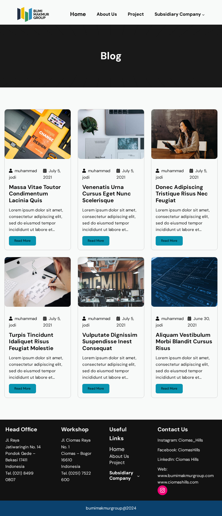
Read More (22, 241)
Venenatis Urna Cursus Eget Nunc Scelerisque (106, 194)
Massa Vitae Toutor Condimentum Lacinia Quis (35, 194)
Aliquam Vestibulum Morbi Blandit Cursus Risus (184, 342)
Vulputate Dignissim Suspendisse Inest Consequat (109, 342)
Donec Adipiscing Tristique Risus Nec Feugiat (182, 194)
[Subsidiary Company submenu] (203, 14)
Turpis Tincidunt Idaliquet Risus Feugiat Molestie (31, 342)
